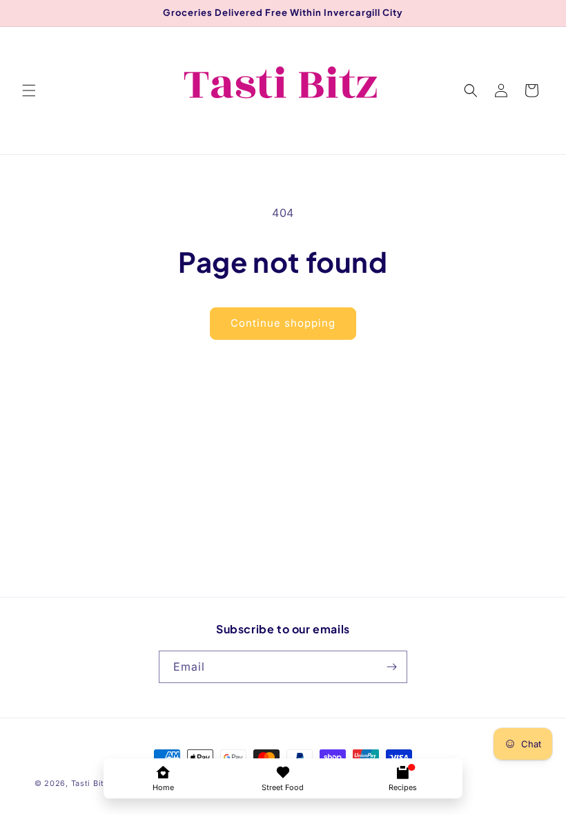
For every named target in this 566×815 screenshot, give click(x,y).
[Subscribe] (391, 667)
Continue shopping (283, 322)
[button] (29, 90)
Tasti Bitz (90, 783)
